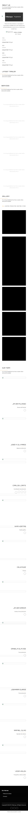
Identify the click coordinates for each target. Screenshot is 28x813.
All (3, 206)
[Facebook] (11, 808)
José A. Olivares (18, 445)
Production (13, 206)
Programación (17, 16)
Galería (15, 29)
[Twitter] (14, 808)
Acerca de (21, 4)
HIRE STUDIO (14, 167)
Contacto (22, 29)
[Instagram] (17, 808)
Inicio (15, 4)
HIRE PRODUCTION (14, 101)
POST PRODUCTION (14, 183)
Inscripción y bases (19, 10)
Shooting (19, 206)
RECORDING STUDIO (14, 134)
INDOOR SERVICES (14, 118)
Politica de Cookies (7, 793)
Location (7, 206)
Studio (24, 206)
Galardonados (17, 23)
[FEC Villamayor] (7, 17)
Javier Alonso (19, 404)
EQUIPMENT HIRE (14, 150)
